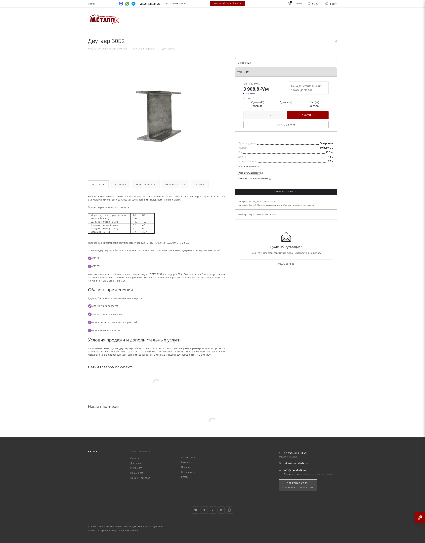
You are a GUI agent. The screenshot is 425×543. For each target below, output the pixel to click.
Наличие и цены (175, 184)
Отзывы (199, 184)
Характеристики (145, 184)
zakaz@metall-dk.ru (296, 463)
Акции (93, 451)
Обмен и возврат (140, 477)
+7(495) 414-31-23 (295, 452)
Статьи (185, 476)
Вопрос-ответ (189, 472)
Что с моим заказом (176, 4)
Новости (186, 467)
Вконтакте (195, 510)
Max (229, 510)
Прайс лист (136, 472)
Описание (98, 184)
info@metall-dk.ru (295, 470)
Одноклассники (212, 510)
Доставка (120, 184)
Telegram (204, 510)
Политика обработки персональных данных (113, 530)
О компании (188, 457)
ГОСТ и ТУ (136, 468)
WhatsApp (221, 510)
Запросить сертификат (286, 192)
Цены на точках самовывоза (253, 178)
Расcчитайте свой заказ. (227, 3)
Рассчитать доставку (249, 172)
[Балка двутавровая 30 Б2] (156, 115)
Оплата (134, 458)
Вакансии (186, 462)
